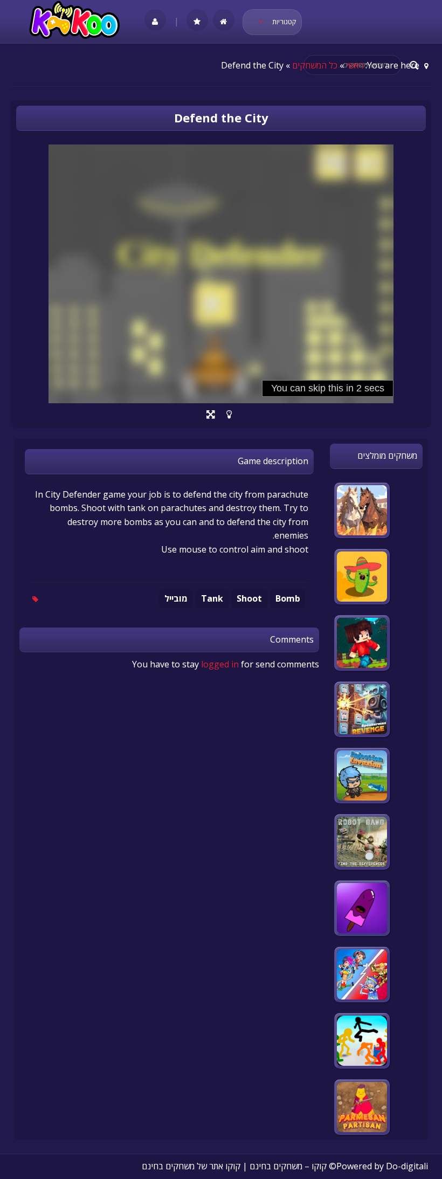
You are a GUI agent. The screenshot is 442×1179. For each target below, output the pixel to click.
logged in (220, 664)
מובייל (176, 598)
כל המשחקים (314, 65)
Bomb (287, 598)
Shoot (249, 598)
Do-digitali (407, 1166)
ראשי (354, 65)
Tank (212, 598)
